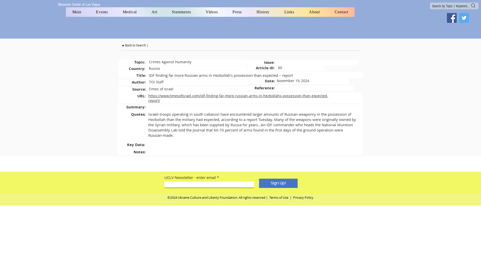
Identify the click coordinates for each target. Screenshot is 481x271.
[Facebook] (452, 18)
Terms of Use (278, 197)
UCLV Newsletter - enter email (190, 177)
